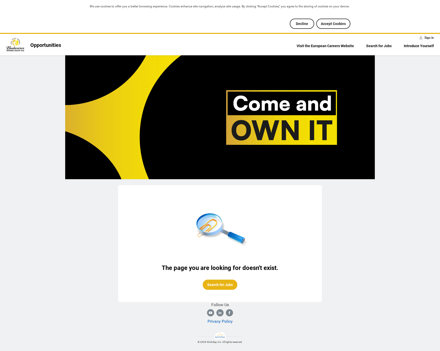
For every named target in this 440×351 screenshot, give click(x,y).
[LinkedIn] (220, 312)
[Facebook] (229, 312)
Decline (302, 24)
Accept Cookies (333, 24)
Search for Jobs (379, 46)
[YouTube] (210, 312)
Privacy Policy (220, 321)
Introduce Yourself (419, 46)
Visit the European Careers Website (325, 46)
